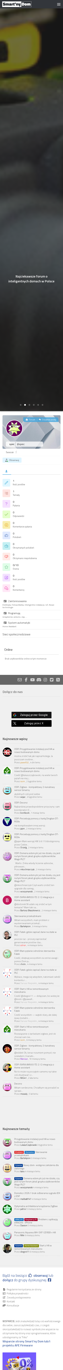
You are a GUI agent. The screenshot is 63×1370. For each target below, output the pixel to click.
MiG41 (23, 1078)
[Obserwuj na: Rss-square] (57, 680)
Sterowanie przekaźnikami (27, 916)
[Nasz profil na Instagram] (45, 680)
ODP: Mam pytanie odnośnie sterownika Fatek (34, 952)
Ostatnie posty (48, 419)
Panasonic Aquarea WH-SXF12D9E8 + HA (35, 1232)
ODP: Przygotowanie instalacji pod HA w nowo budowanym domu (34, 750)
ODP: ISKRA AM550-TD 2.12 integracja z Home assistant (34, 898)
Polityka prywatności (17, 1293)
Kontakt (11, 1301)
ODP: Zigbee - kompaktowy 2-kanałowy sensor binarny (34, 788)
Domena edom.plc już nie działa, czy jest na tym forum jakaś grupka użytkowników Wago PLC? (37, 1181)
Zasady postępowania (19, 1297)
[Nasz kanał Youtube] (32, 680)
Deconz (18, 1083)
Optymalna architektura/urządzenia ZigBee (36, 1206)
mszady (23, 1093)
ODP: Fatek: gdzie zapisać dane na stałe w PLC (35, 933)
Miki (22, 1235)
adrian (23, 945)
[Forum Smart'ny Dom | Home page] (21, 4)
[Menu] (59, 4)
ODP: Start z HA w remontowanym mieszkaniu (31, 990)
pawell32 (24, 762)
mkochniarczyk (27, 869)
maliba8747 (25, 1199)
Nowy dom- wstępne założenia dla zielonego (36, 1166)
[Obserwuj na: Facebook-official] (26, 680)
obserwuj (41, 1275)
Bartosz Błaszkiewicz (30, 910)
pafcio (23, 1209)
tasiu (22, 1171)
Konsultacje (13, 1305)
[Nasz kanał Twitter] (51, 680)
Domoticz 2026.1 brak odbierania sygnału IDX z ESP (37, 1194)
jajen (22, 828)
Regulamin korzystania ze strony (24, 1289)
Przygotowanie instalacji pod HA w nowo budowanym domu (34, 1140)
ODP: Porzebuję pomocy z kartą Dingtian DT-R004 (36, 820)
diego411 (24, 1251)
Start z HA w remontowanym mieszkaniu (33, 1247)
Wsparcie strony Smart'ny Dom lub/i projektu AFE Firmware (26, 1343)
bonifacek (24, 812)
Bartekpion (25, 926)
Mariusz (24, 1059)
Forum (31, 419)
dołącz (8, 1280)
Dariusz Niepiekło (28, 983)
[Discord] (38, 680)
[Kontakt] (19, 680)
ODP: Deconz (21, 802)
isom (22, 781)
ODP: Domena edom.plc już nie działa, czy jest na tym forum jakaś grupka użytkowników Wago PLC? (37, 856)
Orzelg (23, 847)
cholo (23, 964)
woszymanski (26, 891)
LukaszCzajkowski (28, 1145)
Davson (23, 1225)
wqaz (22, 797)
